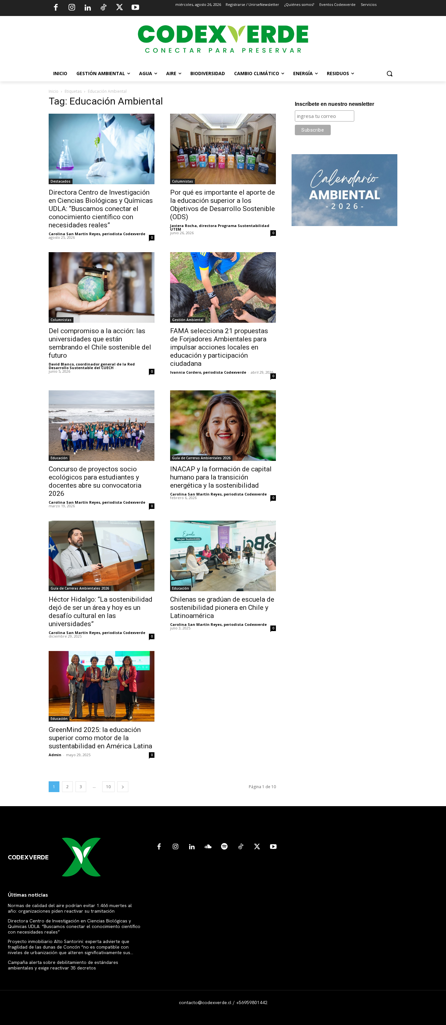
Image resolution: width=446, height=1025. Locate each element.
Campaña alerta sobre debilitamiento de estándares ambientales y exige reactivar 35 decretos (63, 965)
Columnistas (182, 181)
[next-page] (122, 786)
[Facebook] (56, 8)
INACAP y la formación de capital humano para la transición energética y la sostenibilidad (221, 477)
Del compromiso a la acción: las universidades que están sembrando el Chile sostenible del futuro (100, 343)
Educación (59, 458)
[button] (389, 73)
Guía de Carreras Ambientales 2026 (201, 458)
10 (108, 786)
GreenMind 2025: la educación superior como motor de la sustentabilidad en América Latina (100, 738)
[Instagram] (72, 8)
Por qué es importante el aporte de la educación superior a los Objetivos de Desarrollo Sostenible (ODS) (222, 204)
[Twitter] (119, 8)
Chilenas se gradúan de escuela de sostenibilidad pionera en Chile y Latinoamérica (222, 607)
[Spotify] (224, 847)
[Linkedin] (87, 8)
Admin (55, 754)
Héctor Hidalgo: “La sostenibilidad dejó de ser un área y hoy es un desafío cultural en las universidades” (100, 611)
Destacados (61, 181)
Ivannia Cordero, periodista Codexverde (208, 372)
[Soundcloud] (208, 847)
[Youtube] (135, 8)
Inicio (53, 91)
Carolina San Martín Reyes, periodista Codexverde (97, 233)
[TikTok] (103, 8)
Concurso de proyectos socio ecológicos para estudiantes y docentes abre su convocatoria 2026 (95, 481)
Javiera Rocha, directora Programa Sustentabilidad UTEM (219, 227)
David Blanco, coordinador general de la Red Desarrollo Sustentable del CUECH (92, 366)
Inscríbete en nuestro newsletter (334, 104)
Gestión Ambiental (187, 319)
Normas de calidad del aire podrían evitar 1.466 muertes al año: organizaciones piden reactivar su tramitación (70, 908)
